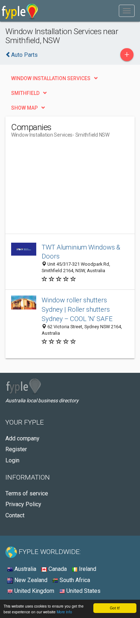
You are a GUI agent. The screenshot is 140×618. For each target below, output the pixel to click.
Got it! (115, 607)
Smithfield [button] (25, 93)
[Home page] (20, 11)
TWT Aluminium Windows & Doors (81, 251)
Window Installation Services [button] (50, 78)
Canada (57, 569)
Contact (14, 515)
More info (64, 611)
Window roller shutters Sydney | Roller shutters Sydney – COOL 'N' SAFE (77, 309)
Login (12, 460)
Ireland (87, 569)
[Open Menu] (127, 11)
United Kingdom (33, 590)
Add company (22, 438)
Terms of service (26, 493)
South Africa (74, 580)
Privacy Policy (23, 504)
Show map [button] (24, 108)
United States (83, 590)
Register (16, 449)
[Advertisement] (65, 189)
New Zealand (30, 580)
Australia (24, 569)
